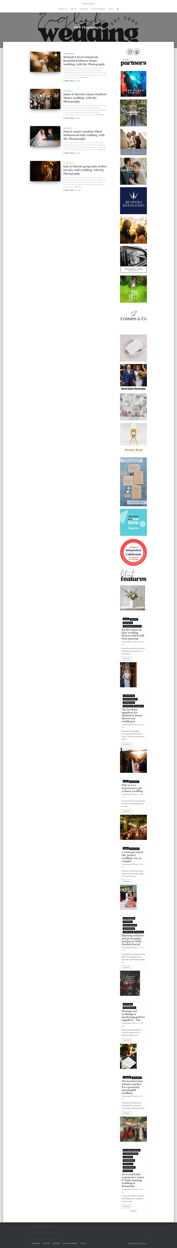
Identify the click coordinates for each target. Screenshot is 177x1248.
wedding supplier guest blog (132, 626)
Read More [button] (126, 658)
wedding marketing (129, 1007)
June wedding (128, 1157)
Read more (84, 77)
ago (77, 81)
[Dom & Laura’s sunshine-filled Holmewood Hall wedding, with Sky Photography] (45, 136)
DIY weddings (128, 921)
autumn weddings (68, 53)
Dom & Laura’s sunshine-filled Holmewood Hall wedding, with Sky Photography (84, 135)
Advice (126, 781)
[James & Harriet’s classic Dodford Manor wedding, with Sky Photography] (45, 99)
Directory (74, 9)
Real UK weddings (129, 702)
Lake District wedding (130, 699)
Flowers (126, 619)
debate (126, 848)
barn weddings (67, 91)
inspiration (134, 619)
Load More (133, 1211)
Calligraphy (127, 1077)
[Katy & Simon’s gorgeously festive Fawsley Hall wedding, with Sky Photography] (45, 171)
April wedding (67, 128)
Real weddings (128, 706)
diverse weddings (129, 918)
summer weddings (129, 1167)
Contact (110, 9)
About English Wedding (98, 9)
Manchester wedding (130, 925)
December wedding (68, 163)
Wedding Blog (62, 9)
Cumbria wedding (129, 695)
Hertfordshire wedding (130, 1153)
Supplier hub (83, 9)
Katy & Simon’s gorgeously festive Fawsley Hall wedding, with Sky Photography (85, 169)
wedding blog (128, 623)
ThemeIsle (144, 1243)
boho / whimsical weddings (131, 1150)
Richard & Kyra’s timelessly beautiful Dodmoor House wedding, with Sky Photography (84, 60)
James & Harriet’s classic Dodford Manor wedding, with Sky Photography (84, 97)
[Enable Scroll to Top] (173, 1243)
